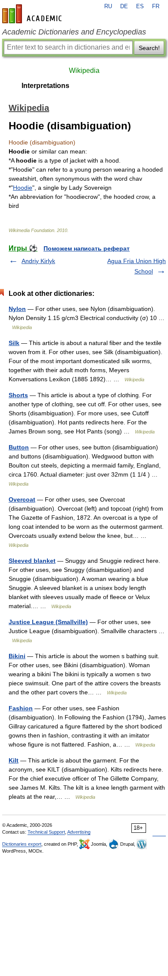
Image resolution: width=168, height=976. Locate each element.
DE (124, 6)
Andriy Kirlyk (38, 260)
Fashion (21, 708)
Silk (14, 342)
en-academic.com (33, 13)
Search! (149, 47)
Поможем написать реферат (87, 248)
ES (140, 6)
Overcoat (22, 499)
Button (19, 447)
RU (108, 6)
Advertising (78, 832)
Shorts (18, 395)
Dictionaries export (21, 844)
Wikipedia (84, 70)
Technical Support (46, 832)
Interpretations (45, 85)
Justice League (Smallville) (48, 621)
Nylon (17, 308)
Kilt (14, 760)
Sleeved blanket (32, 560)
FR (155, 6)
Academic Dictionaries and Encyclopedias (74, 32)
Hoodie (22, 187)
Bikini (17, 656)
